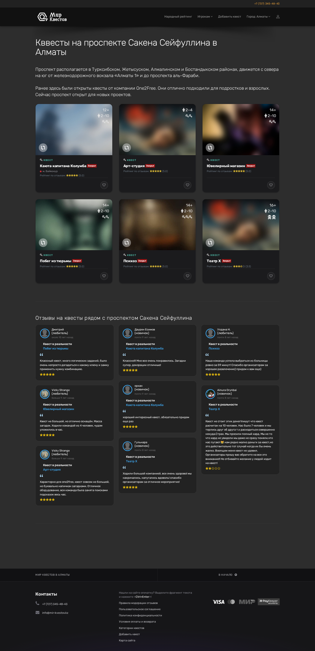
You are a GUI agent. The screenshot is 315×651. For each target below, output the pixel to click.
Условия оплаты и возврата (137, 621)
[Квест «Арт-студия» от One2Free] (157, 129)
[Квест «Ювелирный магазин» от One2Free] (240, 129)
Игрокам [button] (204, 16)
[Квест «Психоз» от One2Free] (157, 224)
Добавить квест (229, 16)
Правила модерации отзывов (138, 603)
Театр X (214, 261)
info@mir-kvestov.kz (55, 612)
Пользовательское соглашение (139, 609)
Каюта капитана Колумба (63, 166)
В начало (225, 574)
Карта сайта (127, 640)
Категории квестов (131, 628)
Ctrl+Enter (142, 596)
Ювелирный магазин (226, 166)
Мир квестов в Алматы (52, 574)
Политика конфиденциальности (140, 615)
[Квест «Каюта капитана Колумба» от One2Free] (74, 129)
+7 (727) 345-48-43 (267, 3)
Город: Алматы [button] (257, 16)
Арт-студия (134, 166)
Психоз (130, 261)
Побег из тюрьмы (55, 261)
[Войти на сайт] (278, 16)
